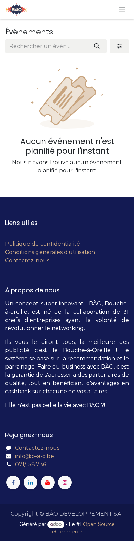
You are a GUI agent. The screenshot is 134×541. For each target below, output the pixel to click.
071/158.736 (30, 464)
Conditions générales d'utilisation (50, 252)
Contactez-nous (27, 260)
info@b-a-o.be (34, 456)
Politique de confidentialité (42, 244)
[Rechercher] (97, 46)
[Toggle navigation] (122, 9)
